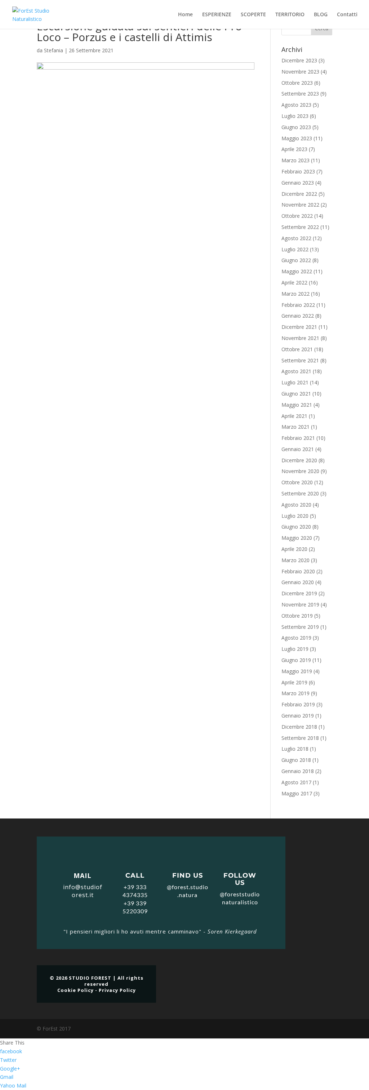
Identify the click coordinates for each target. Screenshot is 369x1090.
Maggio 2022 (296, 271)
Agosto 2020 (296, 504)
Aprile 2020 (294, 549)
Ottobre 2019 (297, 615)
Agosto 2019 (296, 637)
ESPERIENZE (216, 15)
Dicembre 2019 (299, 593)
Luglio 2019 (294, 648)
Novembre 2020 (300, 471)
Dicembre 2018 (299, 726)
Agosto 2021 (296, 371)
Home (185, 15)
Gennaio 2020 (297, 582)
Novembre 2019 (300, 604)
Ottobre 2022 (297, 215)
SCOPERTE (253, 15)
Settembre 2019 (300, 626)
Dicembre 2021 (299, 326)
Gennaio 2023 (297, 182)
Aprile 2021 (294, 415)
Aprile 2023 (294, 149)
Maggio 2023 (296, 138)
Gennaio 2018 (297, 771)
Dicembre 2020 (299, 460)
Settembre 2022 (300, 227)
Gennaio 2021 (297, 449)
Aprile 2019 (294, 682)
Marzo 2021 (295, 426)
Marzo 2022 (295, 293)
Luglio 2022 (294, 249)
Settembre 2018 (300, 737)
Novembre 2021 (300, 338)
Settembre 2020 (300, 493)
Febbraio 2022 (298, 304)
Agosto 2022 (296, 238)
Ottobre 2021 (297, 349)
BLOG (321, 15)
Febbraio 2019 (298, 704)
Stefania (53, 50)
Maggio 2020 (296, 537)
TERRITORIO (289, 15)
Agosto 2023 (296, 104)
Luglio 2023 (294, 115)
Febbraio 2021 (298, 437)
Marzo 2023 (295, 160)
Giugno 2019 (296, 660)
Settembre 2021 (300, 360)
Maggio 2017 (296, 793)
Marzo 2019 (295, 693)
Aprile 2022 (294, 282)
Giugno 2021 (296, 393)
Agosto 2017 (296, 782)
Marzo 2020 (295, 560)
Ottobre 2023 (297, 82)
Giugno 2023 (296, 127)
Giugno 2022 (296, 260)
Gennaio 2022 (297, 315)
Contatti (347, 15)
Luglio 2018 (294, 748)
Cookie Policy (75, 990)
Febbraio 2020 (298, 571)
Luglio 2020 (294, 515)
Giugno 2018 (296, 759)
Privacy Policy (117, 990)
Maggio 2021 (296, 404)
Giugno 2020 (296, 526)
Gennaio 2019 (297, 715)
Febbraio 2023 (298, 171)
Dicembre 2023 (299, 60)
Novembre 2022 (300, 204)
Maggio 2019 (296, 671)
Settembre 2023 (300, 93)
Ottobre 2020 (297, 482)
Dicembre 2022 (299, 193)
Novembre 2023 (300, 71)
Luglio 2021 (294, 382)
